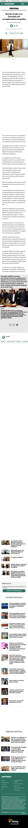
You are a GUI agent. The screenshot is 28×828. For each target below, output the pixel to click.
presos (3, 341)
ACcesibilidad (17, 790)
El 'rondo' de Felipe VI (17, 557)
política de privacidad (19, 787)
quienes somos (5, 782)
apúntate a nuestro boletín (14, 590)
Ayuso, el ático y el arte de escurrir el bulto (16, 681)
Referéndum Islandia (15, 1)
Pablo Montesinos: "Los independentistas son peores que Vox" (17, 552)
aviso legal (16, 785)
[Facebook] (10, 325)
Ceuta (8, 1)
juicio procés (10, 341)
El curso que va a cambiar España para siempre (16, 701)
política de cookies (18, 783)
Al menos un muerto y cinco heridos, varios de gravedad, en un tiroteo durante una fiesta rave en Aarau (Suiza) (17, 625)
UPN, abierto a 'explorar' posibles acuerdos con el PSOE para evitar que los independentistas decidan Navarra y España (18, 574)
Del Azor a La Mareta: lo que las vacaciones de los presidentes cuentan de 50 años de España (18, 740)
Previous (2, 303)
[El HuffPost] (9, 4)
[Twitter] (13, 325)
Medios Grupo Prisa (14, 824)
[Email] (17, 325)
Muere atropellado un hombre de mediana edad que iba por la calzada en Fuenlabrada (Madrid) (17, 605)
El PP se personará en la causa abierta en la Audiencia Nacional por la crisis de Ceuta (18, 759)
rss (2, 789)
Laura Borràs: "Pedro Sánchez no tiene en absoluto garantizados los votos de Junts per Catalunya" (18, 543)
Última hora (22, 4)
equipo (3, 780)
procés (18, 341)
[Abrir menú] (2, 4)
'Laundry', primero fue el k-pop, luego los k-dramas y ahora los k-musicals (16, 691)
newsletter (4, 786)
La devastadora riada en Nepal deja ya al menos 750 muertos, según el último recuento (17, 635)
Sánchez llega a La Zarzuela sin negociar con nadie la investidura (18, 566)
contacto (4, 784)
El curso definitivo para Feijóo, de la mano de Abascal (18, 768)
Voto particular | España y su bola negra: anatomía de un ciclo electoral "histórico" (18, 749)
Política (14, 8)
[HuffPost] (6, 776)
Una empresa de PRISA (14, 820)
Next (25, 303)
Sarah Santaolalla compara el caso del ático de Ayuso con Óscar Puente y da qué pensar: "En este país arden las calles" (17, 615)
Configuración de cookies (18, 781)
